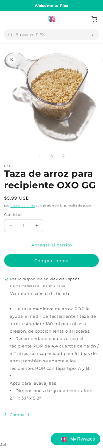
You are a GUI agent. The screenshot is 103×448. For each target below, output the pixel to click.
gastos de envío (22, 205)
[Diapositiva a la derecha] (64, 156)
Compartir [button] (20, 414)
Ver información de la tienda (39, 293)
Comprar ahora (51, 260)
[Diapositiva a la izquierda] (40, 156)
